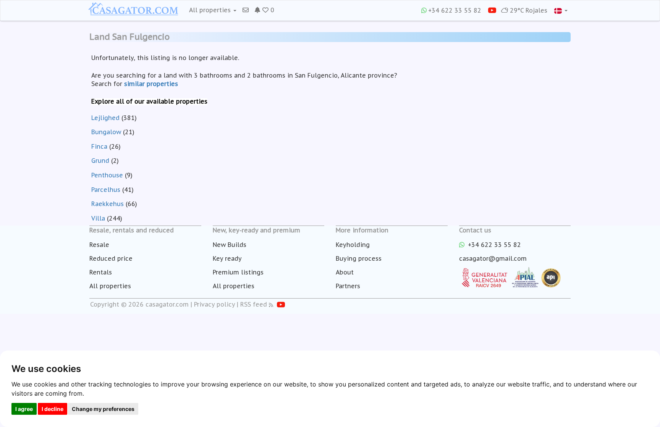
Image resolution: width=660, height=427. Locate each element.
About (345, 272)
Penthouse (107, 175)
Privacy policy (214, 304)
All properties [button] (211, 10)
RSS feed (253, 304)
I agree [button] (24, 409)
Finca (99, 146)
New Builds (229, 244)
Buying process (359, 258)
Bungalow (106, 132)
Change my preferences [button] (103, 409)
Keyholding (353, 244)
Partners (348, 286)
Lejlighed (105, 118)
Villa (98, 218)
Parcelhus (105, 189)
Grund (100, 160)
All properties (110, 286)
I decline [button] (52, 409)
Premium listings (238, 272)
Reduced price (111, 258)
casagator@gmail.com (493, 258)
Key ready (227, 258)
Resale (99, 244)
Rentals (100, 272)
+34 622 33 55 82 (454, 10)
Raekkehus (107, 204)
